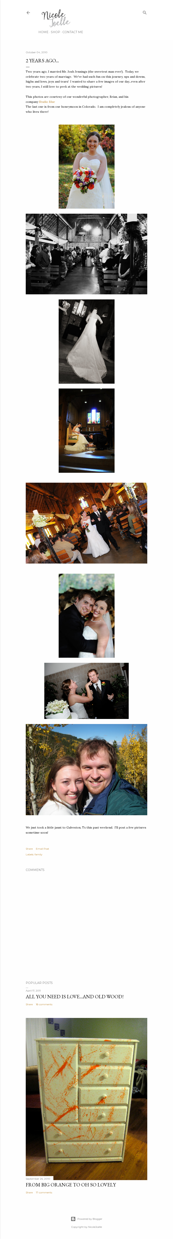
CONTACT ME (72, 32)
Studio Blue (47, 102)
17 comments (44, 1192)
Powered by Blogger (89, 1218)
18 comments (44, 1004)
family (38, 854)
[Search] (144, 12)
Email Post (42, 848)
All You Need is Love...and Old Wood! (75, 996)
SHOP (55, 32)
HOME (43, 32)
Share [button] (29, 848)
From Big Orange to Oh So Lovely (71, 1184)
